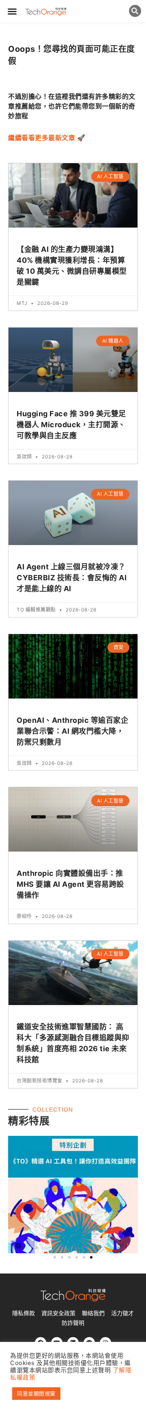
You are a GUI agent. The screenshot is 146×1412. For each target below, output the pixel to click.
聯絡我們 (93, 1313)
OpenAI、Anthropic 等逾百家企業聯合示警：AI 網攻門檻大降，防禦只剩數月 (72, 731)
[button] (12, 11)
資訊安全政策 (58, 1313)
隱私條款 (23, 1313)
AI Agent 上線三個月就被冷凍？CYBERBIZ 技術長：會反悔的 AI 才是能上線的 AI (72, 577)
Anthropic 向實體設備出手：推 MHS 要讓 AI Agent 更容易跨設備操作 (70, 884)
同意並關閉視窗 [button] (36, 1393)
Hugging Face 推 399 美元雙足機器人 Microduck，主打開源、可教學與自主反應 (71, 424)
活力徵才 (122, 1313)
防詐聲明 (73, 1323)
